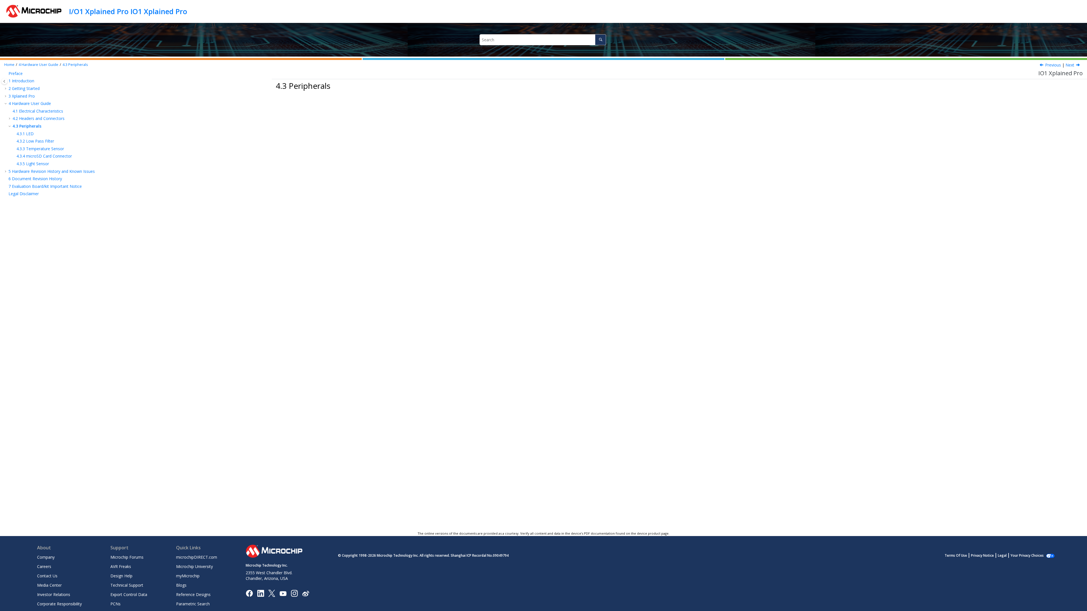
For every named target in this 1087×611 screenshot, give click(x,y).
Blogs (181, 585)
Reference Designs (193, 594)
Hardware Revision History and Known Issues (51, 171)
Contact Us (47, 575)
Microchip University (194, 566)
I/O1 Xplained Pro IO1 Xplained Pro (128, 11)
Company (46, 557)
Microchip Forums (127, 557)
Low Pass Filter (35, 141)
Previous (1053, 65)
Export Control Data (128, 594)
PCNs (115, 603)
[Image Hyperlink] (282, 593)
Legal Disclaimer (23, 193)
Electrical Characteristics (37, 111)
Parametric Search (193, 603)
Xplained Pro (21, 96)
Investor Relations (53, 594)
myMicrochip (188, 575)
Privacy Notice (982, 555)
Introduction (21, 80)
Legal (1002, 555)
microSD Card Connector (44, 156)
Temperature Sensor (40, 148)
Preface (15, 73)
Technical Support (126, 585)
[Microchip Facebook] (249, 593)
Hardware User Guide (38, 64)
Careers (44, 566)
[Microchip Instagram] (294, 593)
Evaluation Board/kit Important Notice (45, 186)
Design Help (121, 575)
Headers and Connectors (38, 118)
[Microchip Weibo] (305, 593)
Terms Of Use (956, 555)
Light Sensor (32, 163)
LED (25, 133)
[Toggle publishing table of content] (4, 81)
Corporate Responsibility (59, 603)
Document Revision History (35, 178)
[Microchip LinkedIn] (260, 593)
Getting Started (24, 88)
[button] (6, 73)
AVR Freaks (120, 566)
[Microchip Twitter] (271, 593)
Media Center (49, 585)
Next (1069, 65)
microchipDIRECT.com (196, 557)
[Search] (600, 39)
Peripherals (75, 64)
